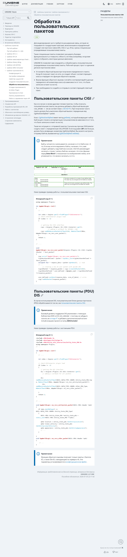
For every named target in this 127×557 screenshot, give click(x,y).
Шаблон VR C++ (12, 54)
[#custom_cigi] (93, 98)
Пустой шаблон (12, 48)
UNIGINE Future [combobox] (10, 12)
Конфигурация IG (15, 73)
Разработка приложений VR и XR (16, 107)
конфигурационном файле (76, 462)
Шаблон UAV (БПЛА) (14, 65)
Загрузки (60, 4)
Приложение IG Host (16, 93)
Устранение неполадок (13, 118)
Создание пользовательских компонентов (20, 82)
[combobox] (110, 4)
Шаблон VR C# (12, 57)
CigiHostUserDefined (46, 117)
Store (70, 4)
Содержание (9, 123)
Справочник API (10, 104)
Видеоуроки (9, 29)
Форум (24, 4)
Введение (8, 23)
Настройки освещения (17, 76)
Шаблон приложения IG (15, 71)
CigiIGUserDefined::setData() (69, 133)
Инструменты (9, 40)
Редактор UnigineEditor (13, 37)
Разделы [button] (105, 11)
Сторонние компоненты (13, 121)
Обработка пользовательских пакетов (20, 84)
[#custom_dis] (42, 295)
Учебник (49, 4)
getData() (67, 117)
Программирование (12, 101)
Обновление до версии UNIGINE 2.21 (17, 115)
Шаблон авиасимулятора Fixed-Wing (19, 59)
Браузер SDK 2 (10, 34)
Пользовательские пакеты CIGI (112, 15)
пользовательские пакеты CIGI (73, 303)
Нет (116, 552)
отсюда (53, 318)
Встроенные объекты (12, 43)
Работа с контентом (11, 110)
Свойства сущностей (16, 79)
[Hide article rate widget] (122, 547)
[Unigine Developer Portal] (11, 4)
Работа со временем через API (19, 98)
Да (107, 552)
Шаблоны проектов (11, 45)
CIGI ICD (65, 109)
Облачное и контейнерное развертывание (18, 112)
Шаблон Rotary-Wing (14, 62)
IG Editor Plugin (14, 90)
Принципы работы (11, 32)
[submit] (28, 18)
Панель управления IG (17, 96)
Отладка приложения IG (17, 87)
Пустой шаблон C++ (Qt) (15, 51)
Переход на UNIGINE (12, 26)
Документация (37, 4)
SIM (36, 37)
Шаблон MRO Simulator (15, 68)
